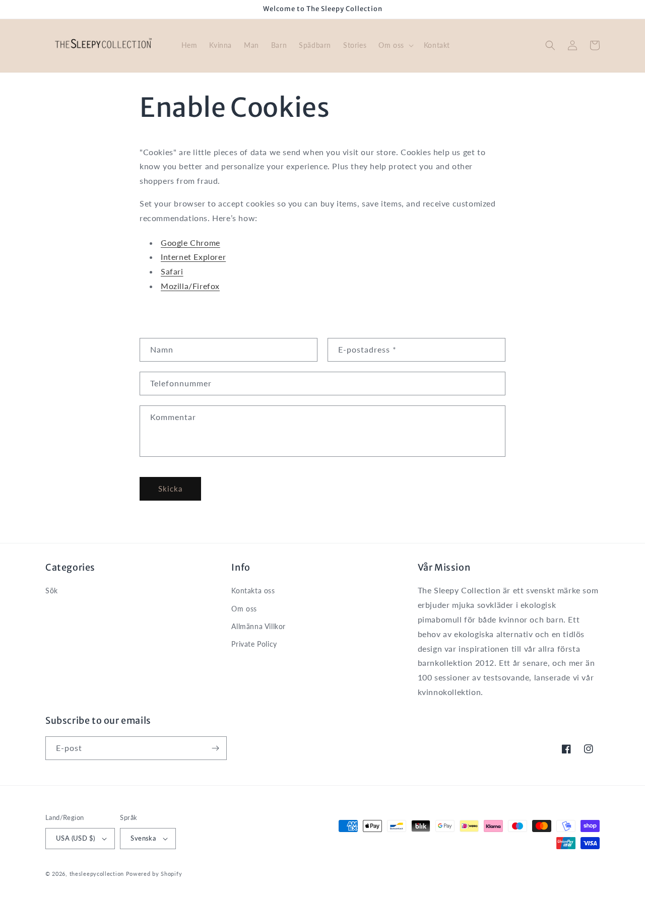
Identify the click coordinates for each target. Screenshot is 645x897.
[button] (395, 45)
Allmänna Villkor (258, 626)
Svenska (143, 838)
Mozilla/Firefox (190, 286)
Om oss (244, 608)
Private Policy (254, 644)
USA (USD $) (75, 838)
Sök (51, 590)
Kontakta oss (253, 590)
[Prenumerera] (215, 748)
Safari (172, 271)
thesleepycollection (97, 873)
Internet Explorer (193, 256)
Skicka (170, 488)
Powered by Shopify (154, 873)
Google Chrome (190, 242)
